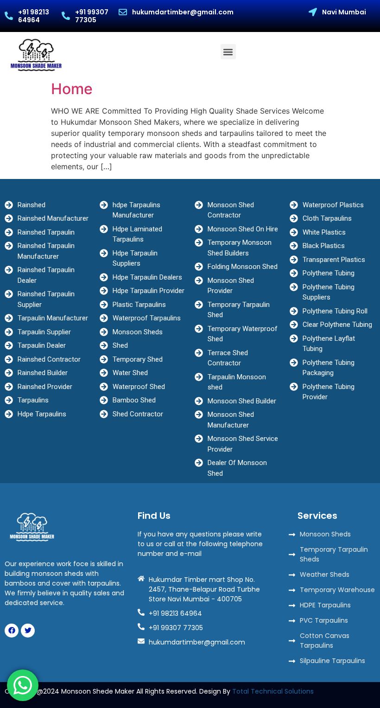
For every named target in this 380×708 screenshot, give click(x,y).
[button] (228, 51)
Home (72, 89)
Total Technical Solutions (273, 691)
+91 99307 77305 (91, 16)
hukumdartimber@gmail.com (183, 12)
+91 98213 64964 (33, 16)
